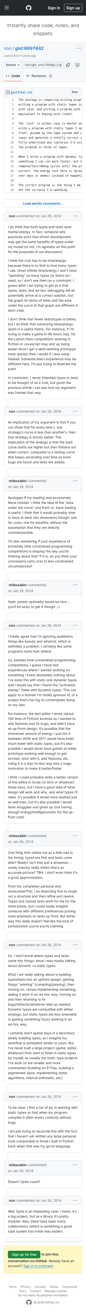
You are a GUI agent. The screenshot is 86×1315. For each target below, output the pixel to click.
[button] (68, 65)
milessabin (18, 481)
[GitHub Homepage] (29, 1302)
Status (54, 1286)
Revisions (41, 76)
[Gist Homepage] (29, 8)
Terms (13, 1286)
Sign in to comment (38, 1266)
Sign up (73, 7)
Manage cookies (56, 1291)
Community (69, 1286)
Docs (22, 1291)
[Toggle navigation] (7, 8)
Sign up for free (24, 1254)
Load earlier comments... (43, 203)
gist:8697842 (29, 48)
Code (15, 76)
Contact (35, 1291)
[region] (43, 145)
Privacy (26, 1286)
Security (40, 1286)
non (8, 48)
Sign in (54, 7)
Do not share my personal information (43, 1295)
